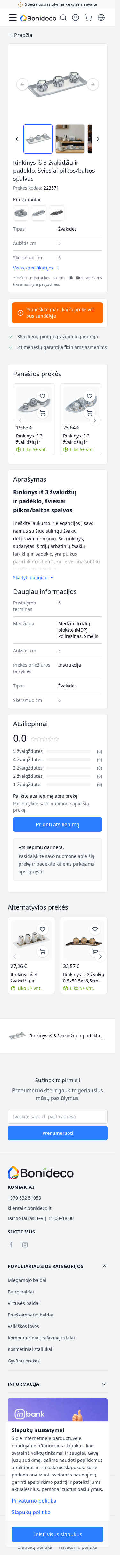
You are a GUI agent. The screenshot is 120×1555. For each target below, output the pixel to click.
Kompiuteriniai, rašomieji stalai (41, 1338)
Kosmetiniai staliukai (30, 1349)
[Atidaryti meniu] (13, 17)
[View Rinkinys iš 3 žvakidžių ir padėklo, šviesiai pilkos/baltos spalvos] (38, 139)
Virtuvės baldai (24, 1303)
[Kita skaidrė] (95, 420)
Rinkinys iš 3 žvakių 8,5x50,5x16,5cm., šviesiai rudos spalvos (83, 977)
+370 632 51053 (24, 1198)
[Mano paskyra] (75, 17)
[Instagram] (25, 1244)
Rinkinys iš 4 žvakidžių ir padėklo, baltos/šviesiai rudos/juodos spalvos (28, 977)
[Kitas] (93, 84)
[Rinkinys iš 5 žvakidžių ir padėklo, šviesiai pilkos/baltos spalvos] (38, 213)
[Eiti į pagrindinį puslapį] (38, 18)
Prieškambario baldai (30, 1315)
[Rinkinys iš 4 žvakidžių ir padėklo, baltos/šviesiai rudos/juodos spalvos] (31, 940)
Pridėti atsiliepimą (57, 824)
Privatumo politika (34, 1500)
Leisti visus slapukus (57, 1534)
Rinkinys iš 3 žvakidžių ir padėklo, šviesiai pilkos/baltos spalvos (33, 439)
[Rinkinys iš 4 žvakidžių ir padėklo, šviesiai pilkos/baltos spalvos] (20, 213)
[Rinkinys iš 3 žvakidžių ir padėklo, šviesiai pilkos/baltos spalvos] (34, 404)
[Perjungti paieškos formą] (63, 17)
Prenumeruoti (57, 1133)
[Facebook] (11, 1244)
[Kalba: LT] (101, 17)
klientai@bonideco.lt (30, 1208)
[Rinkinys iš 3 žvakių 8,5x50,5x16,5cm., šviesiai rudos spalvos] (84, 940)
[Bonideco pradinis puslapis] (41, 1172)
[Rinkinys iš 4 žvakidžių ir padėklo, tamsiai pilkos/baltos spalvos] (56, 213)
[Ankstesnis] (22, 84)
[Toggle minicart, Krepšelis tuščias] (88, 17)
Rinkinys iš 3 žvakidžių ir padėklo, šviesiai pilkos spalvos (80, 439)
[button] (58, 1266)
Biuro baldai (21, 1292)
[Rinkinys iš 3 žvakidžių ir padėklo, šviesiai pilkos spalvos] (81, 404)
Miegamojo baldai (27, 1280)
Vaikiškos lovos (23, 1326)
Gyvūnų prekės (24, 1361)
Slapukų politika (31, 1512)
